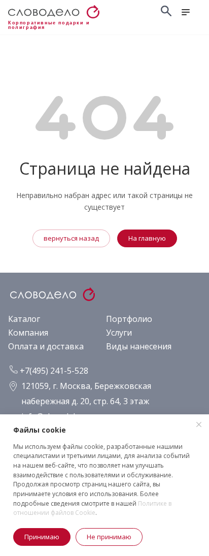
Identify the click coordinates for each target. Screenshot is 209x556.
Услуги (119, 332)
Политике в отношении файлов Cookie (92, 508)
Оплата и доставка (46, 346)
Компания (28, 332)
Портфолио (129, 318)
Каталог (24, 318)
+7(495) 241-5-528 (53, 370)
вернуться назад (71, 238)
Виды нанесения (138, 346)
